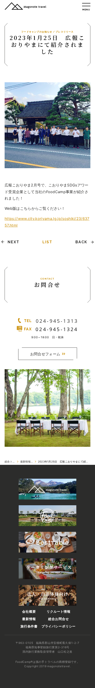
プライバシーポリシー (59, 626)
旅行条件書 (29, 626)
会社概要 (29, 611)
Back (81, 242)
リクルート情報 (59, 611)
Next (13, 242)
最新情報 (29, 619)
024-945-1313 (57, 321)
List (47, 242)
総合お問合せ (58, 619)
